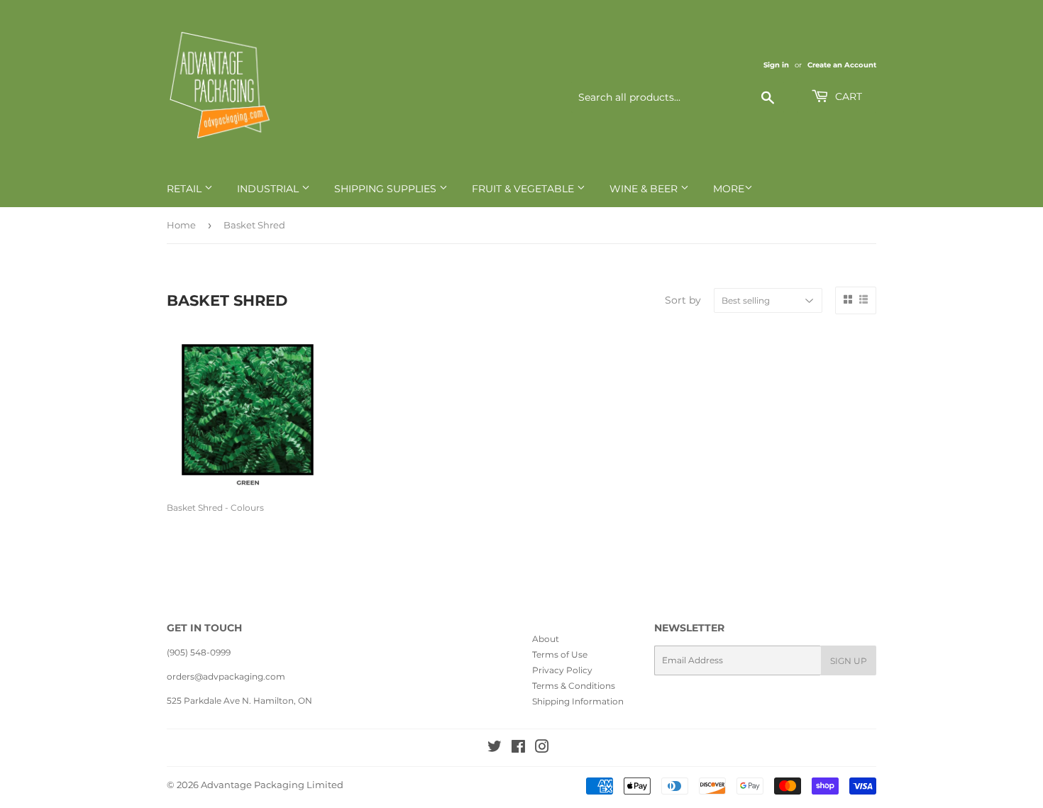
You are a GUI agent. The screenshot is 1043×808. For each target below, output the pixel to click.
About (545, 638)
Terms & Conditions (573, 685)
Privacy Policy (562, 670)
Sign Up (848, 660)
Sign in (776, 65)
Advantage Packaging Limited (272, 784)
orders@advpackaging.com (226, 676)
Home (181, 225)
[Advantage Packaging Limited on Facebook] (518, 748)
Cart (847, 96)
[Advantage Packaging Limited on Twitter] (494, 748)
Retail (185, 188)
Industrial (269, 188)
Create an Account (841, 65)
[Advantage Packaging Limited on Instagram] (542, 748)
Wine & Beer (644, 188)
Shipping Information (578, 701)
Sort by (683, 300)
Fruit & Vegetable (524, 188)
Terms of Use (559, 654)
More (728, 188)
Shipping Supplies (386, 188)
